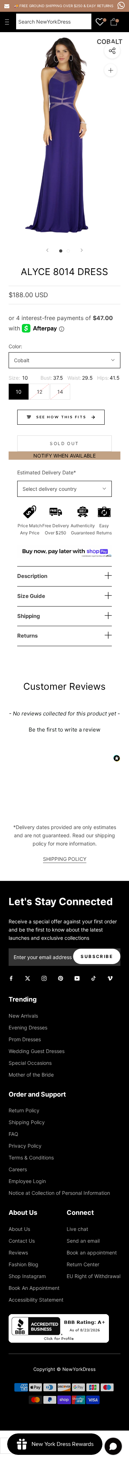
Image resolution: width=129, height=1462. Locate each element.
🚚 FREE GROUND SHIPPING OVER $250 (48, 6)
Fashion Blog (23, 1264)
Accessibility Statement (36, 1300)
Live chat (77, 1229)
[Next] (82, 250)
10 (19, 392)
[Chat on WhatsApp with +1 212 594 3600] (121, 5)
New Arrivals (23, 1016)
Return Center (83, 1264)
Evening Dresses (28, 1027)
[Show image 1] (60, 251)
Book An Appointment (34, 1288)
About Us (19, 1229)
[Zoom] (110, 70)
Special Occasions (30, 1063)
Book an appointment (92, 1252)
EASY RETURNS (100, 6)
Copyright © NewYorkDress (64, 1369)
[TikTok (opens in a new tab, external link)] (93, 978)
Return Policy (24, 1110)
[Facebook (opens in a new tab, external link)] (11, 978)
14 (60, 392)
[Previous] (47, 250)
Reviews (18, 1252)
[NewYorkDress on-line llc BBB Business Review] (59, 1318)
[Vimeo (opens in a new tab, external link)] (110, 978)
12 (39, 392)
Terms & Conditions (31, 1157)
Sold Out (64, 443)
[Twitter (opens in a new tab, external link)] (27, 978)
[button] (64, 728)
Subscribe (97, 956)
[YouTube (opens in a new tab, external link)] (77, 978)
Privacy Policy (25, 1146)
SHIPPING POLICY (64, 859)
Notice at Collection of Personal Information (59, 1193)
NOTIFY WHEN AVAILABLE (64, 456)
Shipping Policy (27, 1122)
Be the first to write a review (64, 729)
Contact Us (22, 1241)
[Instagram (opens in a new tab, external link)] (44, 978)
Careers (18, 1169)
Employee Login (27, 1181)
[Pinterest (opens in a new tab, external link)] (60, 978)
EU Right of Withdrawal (93, 1276)
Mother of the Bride (31, 1075)
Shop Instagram (27, 1276)
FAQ (13, 1134)
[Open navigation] (8, 22)
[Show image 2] (68, 251)
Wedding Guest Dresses (36, 1051)
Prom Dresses (25, 1039)
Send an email (83, 1241)
